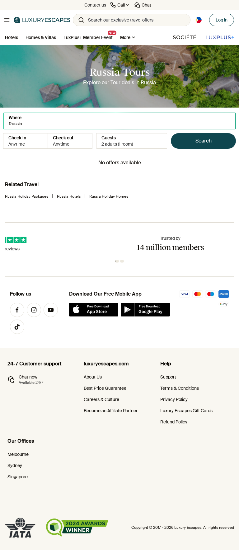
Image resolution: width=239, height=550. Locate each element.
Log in (221, 20)
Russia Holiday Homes (108, 196)
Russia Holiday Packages (26, 196)
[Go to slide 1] (118, 261)
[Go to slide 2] (122, 261)
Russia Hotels (69, 196)
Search (203, 141)
